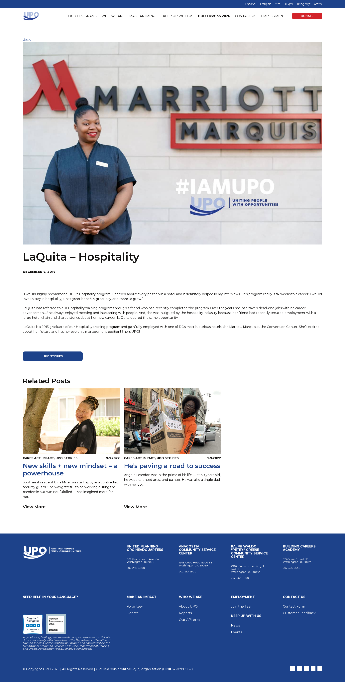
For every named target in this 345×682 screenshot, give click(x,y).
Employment (243, 597)
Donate (307, 16)
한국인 (289, 4)
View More (34, 506)
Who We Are (190, 597)
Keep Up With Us (246, 616)
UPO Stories (53, 356)
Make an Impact (142, 597)
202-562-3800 (240, 577)
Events (236, 632)
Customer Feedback (299, 613)
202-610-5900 (187, 571)
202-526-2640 (291, 567)
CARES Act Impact (38, 458)
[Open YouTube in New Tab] (319, 668)
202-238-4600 (136, 567)
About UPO (188, 606)
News (235, 625)
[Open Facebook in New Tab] (306, 668)
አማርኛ (318, 4)
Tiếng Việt (303, 4)
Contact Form (294, 606)
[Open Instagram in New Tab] (299, 668)
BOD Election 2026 (214, 16)
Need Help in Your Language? (50, 597)
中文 (278, 4)
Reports (185, 613)
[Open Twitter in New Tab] (292, 668)
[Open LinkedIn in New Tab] (313, 668)
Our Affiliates (190, 620)
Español (250, 4)
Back (27, 39)
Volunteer (135, 606)
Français (265, 4)
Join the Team (242, 606)
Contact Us (294, 597)
